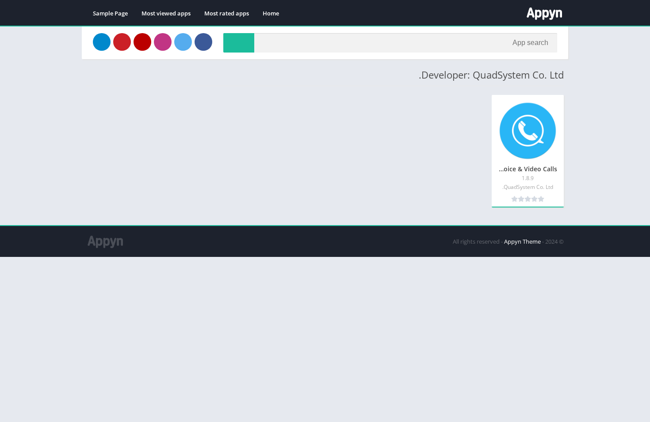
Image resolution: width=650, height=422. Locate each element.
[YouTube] (142, 42)
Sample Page (110, 13)
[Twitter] (183, 42)
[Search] (238, 43)
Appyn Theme (522, 241)
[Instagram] (163, 42)
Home (271, 13)
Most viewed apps (166, 13)
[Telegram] (102, 42)
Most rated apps (226, 13)
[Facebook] (203, 42)
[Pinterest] (122, 42)
